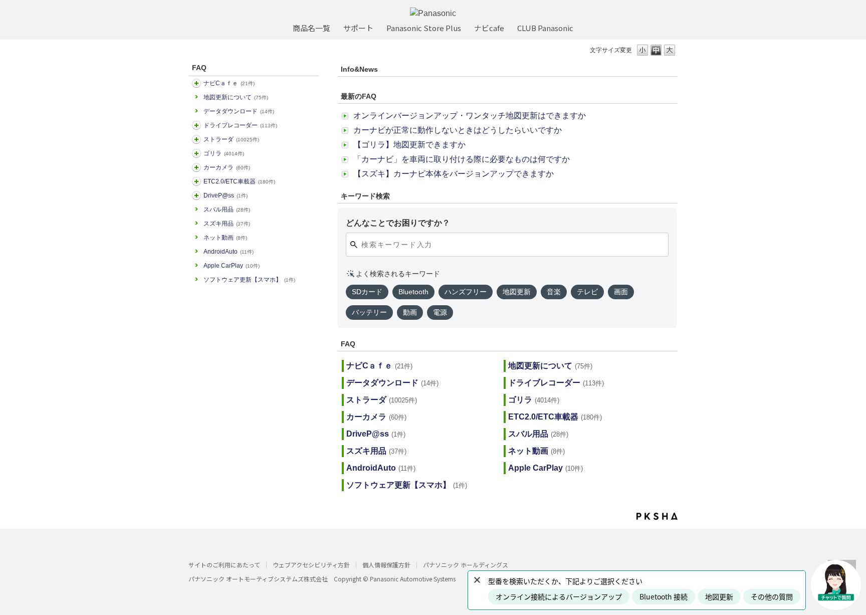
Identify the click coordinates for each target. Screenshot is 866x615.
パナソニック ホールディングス (465, 564)
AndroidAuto (228, 251)
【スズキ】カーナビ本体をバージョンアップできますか (453, 173)
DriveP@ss (225, 195)
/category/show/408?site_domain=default (196, 83)
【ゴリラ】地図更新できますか (409, 144)
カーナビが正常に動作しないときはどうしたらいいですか (457, 130)
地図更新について (235, 97)
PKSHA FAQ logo (657, 516)
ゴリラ (223, 153)
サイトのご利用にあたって (224, 564)
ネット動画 (225, 237)
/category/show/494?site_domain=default (196, 167)
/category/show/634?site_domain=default (196, 125)
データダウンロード (238, 111)
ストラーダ (231, 139)
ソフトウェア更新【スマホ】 (249, 279)
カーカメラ (226, 167)
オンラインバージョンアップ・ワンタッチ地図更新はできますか (469, 115)
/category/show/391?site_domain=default (196, 139)
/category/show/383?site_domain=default (196, 153)
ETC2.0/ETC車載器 (239, 181)
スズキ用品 (226, 223)
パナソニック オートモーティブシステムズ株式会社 (258, 578)
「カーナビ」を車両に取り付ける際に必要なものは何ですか (461, 159)
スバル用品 (226, 209)
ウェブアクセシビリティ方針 (311, 564)
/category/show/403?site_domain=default (196, 195)
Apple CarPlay (231, 265)
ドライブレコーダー (240, 125)
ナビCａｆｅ (229, 83)
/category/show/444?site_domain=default (196, 181)
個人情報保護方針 (386, 564)
